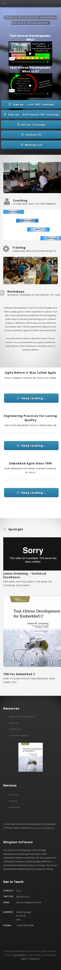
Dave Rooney (19, 954)
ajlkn (23, 958)
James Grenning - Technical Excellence (24, 575)
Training (19, 247)
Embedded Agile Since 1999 (30, 463)
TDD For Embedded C (19, 674)
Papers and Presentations (22, 716)
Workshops (15, 291)
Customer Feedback (18, 735)
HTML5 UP (35, 958)
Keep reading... (33, 398)
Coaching (20, 200)
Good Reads (47, 827)
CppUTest (13, 722)
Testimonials (15, 729)
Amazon (34, 827)
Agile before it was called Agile (30, 372)
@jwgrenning (22, 896)
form (18, 890)
